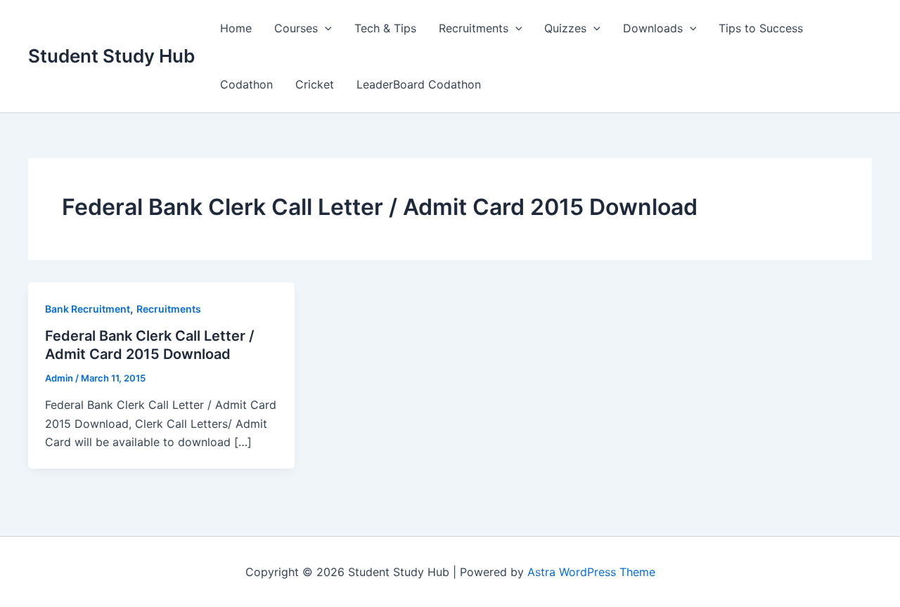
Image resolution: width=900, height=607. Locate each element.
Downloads (653, 28)
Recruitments (473, 28)
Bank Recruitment (87, 309)
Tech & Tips (385, 28)
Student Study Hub (111, 56)
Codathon (246, 84)
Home (236, 28)
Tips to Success (761, 28)
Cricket (314, 84)
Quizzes (565, 28)
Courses (296, 28)
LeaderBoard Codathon (418, 84)
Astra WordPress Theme (591, 572)
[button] (325, 28)
